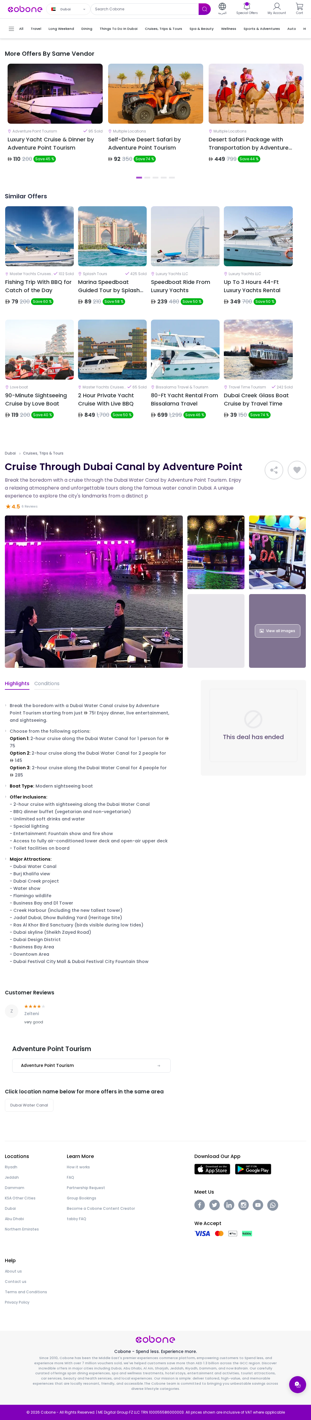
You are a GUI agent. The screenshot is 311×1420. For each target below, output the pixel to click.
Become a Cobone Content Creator (101, 1208)
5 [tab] (172, 178)
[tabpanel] (55, 118)
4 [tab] (164, 178)
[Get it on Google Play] (253, 1168)
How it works (78, 1167)
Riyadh (11, 1167)
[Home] (25, 8)
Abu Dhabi (14, 1218)
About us (13, 1271)
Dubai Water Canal (29, 1105)
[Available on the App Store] (212, 1168)
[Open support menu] (297, 1384)
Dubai (10, 453)
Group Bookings (81, 1198)
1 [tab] (139, 178)
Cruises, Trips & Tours (43, 453)
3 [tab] (156, 178)
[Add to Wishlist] (297, 470)
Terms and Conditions (26, 1291)
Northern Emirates (22, 1229)
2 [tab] (147, 178)
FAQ (70, 1177)
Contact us (15, 1281)
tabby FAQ (76, 1218)
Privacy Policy (17, 1302)
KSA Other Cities (20, 1198)
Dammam (14, 1187)
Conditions (47, 683)
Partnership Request (86, 1187)
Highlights (17, 683)
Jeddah (12, 1177)
